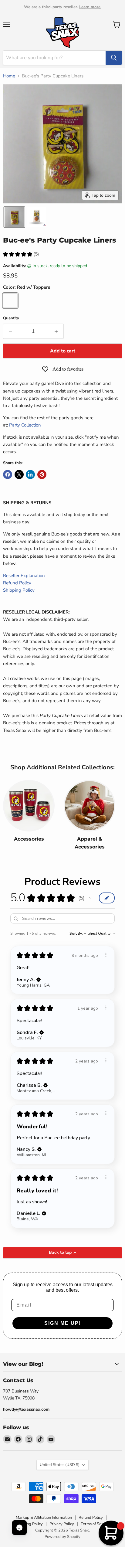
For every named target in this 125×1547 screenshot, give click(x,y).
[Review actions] (106, 954)
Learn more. (90, 7)
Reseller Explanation (24, 576)
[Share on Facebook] (7, 474)
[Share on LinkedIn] (30, 474)
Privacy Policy (61, 1524)
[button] (14, 217)
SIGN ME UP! (62, 1323)
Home (9, 76)
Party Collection (25, 425)
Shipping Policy (19, 590)
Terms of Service (95, 1524)
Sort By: (76, 933)
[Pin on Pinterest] (41, 474)
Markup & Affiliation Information (44, 1517)
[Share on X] (19, 474)
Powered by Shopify (62, 1536)
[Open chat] (19, 1527)
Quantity (11, 318)
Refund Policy (17, 583)
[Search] (114, 58)
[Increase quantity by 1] (56, 331)
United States (59, 1464)
